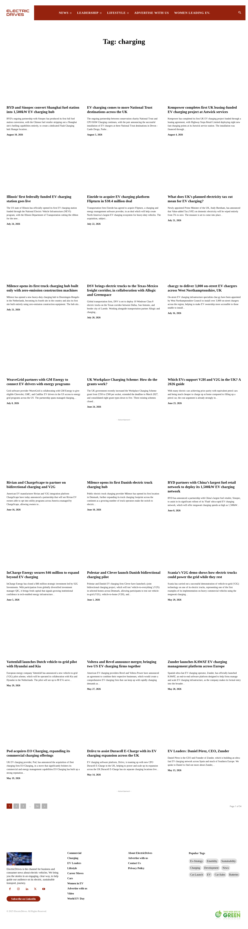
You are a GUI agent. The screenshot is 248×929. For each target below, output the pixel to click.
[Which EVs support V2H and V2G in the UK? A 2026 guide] (204, 351)
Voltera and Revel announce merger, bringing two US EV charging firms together (121, 664)
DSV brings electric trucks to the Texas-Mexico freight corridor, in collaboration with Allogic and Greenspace (122, 290)
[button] (240, 13)
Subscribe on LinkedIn (23, 898)
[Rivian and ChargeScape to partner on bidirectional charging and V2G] (43, 454)
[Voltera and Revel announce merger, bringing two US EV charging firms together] (124, 633)
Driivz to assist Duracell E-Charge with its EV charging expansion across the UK (122, 753)
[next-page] (44, 806)
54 (37, 806)
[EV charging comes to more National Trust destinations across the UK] (124, 79)
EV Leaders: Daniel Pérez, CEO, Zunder (198, 751)
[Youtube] (43, 889)
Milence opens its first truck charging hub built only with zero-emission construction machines (42, 288)
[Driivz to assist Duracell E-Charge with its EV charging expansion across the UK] (124, 722)
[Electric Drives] (18, 13)
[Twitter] (35, 889)
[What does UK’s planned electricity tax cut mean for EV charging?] (204, 168)
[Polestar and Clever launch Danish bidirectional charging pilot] (124, 544)
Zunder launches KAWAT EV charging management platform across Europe (197, 664)
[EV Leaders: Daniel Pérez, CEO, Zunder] (204, 722)
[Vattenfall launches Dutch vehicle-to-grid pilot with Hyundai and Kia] (43, 633)
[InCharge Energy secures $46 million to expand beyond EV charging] (43, 544)
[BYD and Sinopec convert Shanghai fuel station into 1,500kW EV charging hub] (43, 79)
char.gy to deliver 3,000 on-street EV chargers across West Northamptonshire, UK (202, 288)
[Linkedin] (26, 889)
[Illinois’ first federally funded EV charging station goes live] (43, 168)
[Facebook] (10, 889)
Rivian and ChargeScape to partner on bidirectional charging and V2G (36, 484)
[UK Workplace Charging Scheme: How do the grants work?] (124, 351)
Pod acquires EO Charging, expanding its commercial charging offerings (38, 753)
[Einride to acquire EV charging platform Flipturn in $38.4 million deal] (124, 168)
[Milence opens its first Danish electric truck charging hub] (124, 454)
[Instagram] (18, 889)
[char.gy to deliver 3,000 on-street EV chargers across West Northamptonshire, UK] (204, 257)
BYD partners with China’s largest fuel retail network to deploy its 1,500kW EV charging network (202, 486)
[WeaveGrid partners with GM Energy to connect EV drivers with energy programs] (43, 351)
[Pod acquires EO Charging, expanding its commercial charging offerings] (43, 722)
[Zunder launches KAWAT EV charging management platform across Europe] (204, 633)
